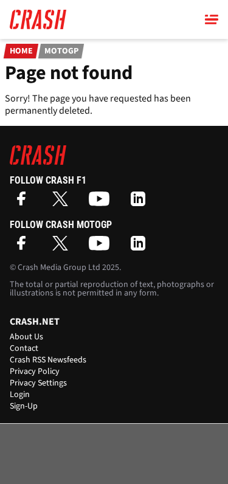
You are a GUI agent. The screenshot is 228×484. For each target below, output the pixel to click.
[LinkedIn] (141, 203)
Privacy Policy (35, 371)
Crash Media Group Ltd (59, 267)
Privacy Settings (38, 383)
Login (20, 394)
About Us (26, 337)
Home (21, 51)
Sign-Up (24, 406)
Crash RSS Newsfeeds (48, 360)
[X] (63, 203)
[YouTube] (102, 203)
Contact (24, 348)
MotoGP (61, 51)
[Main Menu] (211, 19)
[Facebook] (24, 203)
